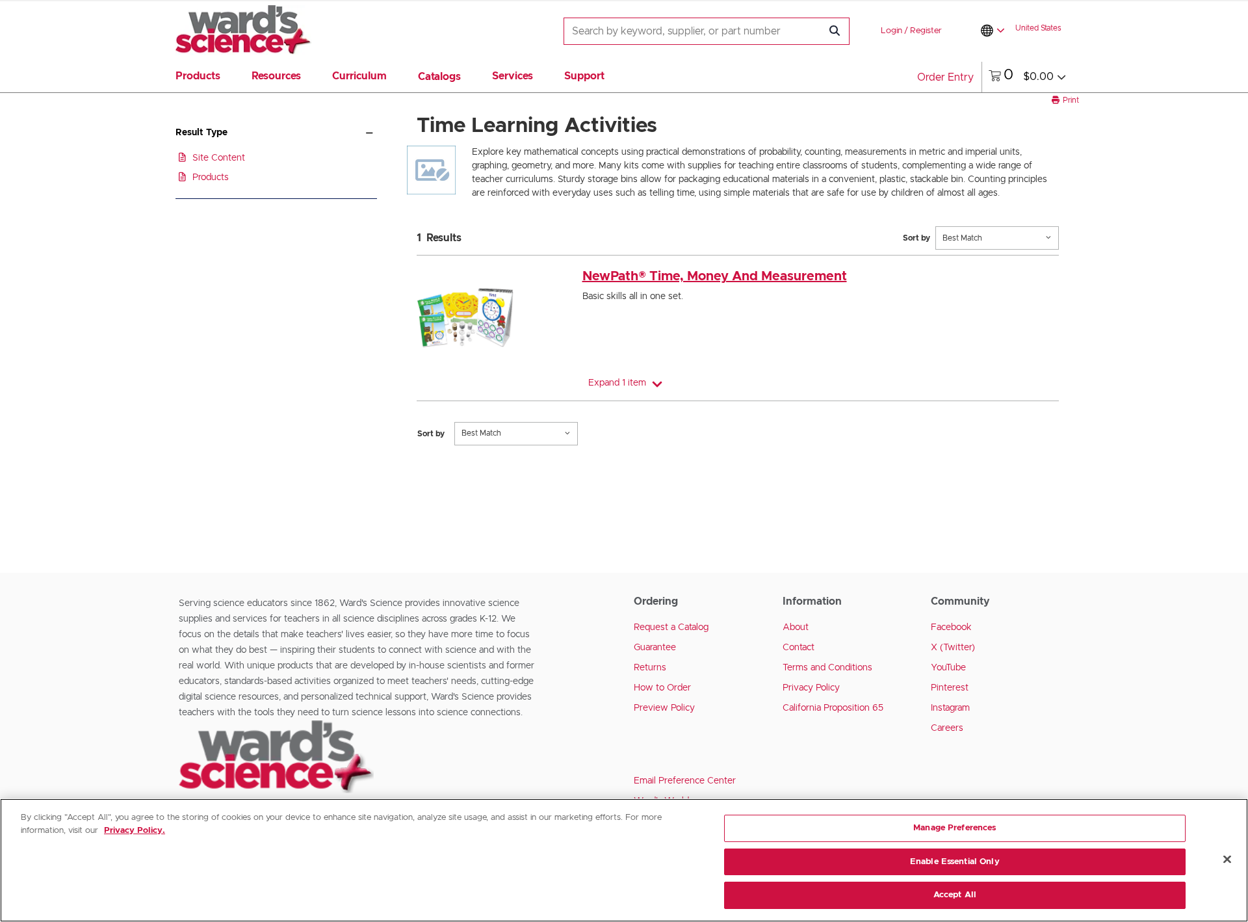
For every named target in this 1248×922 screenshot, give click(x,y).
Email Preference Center (685, 780)
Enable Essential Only (955, 862)
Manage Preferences (954, 828)
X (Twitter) (953, 647)
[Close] (1227, 859)
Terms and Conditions (827, 667)
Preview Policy (664, 708)
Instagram (950, 708)
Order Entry (945, 77)
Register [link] (926, 31)
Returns (650, 667)
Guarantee (655, 647)
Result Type (202, 132)
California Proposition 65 (833, 708)
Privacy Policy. (134, 830)
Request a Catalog (671, 627)
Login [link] (891, 31)
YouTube (948, 667)
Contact (798, 647)
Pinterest (949, 687)
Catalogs (439, 77)
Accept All (954, 895)
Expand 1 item (617, 383)
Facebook (951, 627)
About (796, 627)
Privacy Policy (811, 687)
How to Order (662, 687)
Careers (947, 728)
